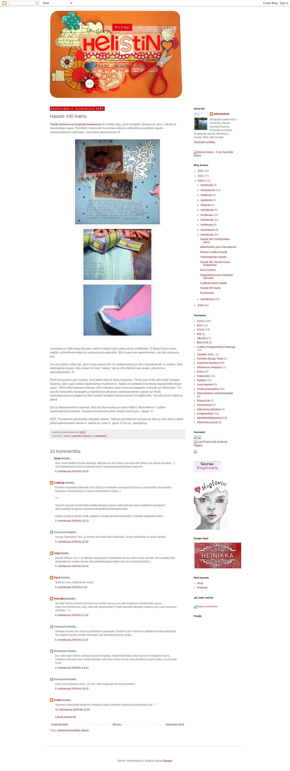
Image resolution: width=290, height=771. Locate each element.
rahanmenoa (204, 404)
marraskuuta (208, 190)
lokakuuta (207, 195)
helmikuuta (207, 234)
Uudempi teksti (59, 724)
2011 (201, 170)
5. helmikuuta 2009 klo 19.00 (72, 471)
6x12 (200, 325)
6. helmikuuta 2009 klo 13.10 (72, 667)
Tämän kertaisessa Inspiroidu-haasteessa (75, 124)
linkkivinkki (203, 376)
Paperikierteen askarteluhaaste (215, 393)
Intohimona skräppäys (209, 367)
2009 (201, 180)
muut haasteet (205, 384)
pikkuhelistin (221, 113)
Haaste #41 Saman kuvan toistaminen (215, 264)
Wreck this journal (207, 422)
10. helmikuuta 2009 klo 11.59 (72, 709)
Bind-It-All (202, 342)
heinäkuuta (207, 209)
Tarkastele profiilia (204, 142)
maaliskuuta (208, 229)
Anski (57, 700)
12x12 (67, 436)
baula (57, 458)
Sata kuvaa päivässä (209, 409)
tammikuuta (208, 299)
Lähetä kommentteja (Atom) (73, 730)
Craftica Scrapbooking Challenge (216, 346)
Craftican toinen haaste (213, 283)
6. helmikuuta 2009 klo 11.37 (71, 639)
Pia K (57, 577)
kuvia (200, 371)
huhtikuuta (207, 224)
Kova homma (207, 269)
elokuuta (206, 205)
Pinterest (202, 587)
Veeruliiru (60, 598)
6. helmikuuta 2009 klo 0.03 (71, 587)
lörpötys (201, 380)
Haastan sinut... (206, 354)
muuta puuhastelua (208, 389)
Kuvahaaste (207, 292)
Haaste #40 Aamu (210, 287)
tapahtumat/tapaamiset (210, 417)
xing (56, 553)
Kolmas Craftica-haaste (213, 252)
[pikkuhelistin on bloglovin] (211, 528)
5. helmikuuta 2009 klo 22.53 (72, 541)
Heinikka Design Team (210, 358)
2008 (201, 305)
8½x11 (201, 329)
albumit (201, 338)
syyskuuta (207, 200)
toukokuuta (207, 219)
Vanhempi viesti (175, 724)
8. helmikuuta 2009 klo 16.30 (72, 688)
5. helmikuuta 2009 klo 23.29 (72, 566)
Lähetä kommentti (65, 717)
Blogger (167, 760)
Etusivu (117, 724)
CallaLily (59, 482)
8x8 (199, 334)
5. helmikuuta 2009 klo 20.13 (72, 520)
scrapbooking (99, 436)
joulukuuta (207, 185)
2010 (201, 175)
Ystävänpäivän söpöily (213, 257)
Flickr (200, 583)
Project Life (203, 400)
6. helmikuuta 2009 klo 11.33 (71, 615)
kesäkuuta (207, 214)
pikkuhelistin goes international (218, 247)
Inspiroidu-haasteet (81, 436)
